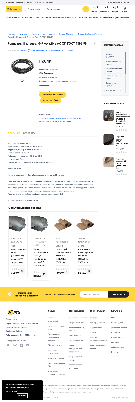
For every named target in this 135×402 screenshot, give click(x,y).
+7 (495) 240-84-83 (15, 2)
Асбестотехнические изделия (112, 69)
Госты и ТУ (46, 17)
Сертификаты (58, 17)
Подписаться (118, 294)
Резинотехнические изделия (71, 118)
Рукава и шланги (45, 121)
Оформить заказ (81, 17)
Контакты (69, 17)
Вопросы (93, 17)
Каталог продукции (54, 118)
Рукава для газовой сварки (61, 121)
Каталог (14, 9)
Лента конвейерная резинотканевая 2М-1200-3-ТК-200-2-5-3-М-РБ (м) (123, 118)
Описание (14, 133)
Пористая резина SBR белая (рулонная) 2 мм (121, 163)
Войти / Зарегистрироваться (117, 2)
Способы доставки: (47, 81)
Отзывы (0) (29, 133)
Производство (18, 17)
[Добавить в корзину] (22, 271)
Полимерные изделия (110, 84)
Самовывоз (44, 77)
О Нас (8, 17)
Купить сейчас (51, 100)
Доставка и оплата (33, 17)
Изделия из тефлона (110, 91)
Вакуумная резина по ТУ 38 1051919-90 (40, 242)
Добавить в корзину (53, 94)
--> (92, 44)
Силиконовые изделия (111, 77)
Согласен (22, 396)
